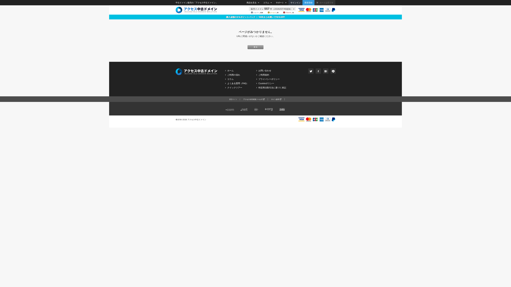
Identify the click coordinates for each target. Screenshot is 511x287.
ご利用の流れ (233, 74)
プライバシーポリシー (269, 79)
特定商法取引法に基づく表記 (272, 87)
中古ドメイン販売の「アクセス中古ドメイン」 (197, 2)
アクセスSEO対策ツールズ (252, 99)
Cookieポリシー (266, 83)
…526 (257, 13)
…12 (288, 13)
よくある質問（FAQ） (237, 83)
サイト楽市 (275, 99)
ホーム (230, 70)
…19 (272, 13)
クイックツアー (234, 87)
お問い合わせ (264, 70)
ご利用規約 (263, 74)
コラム (230, 79)
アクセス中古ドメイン (196, 120)
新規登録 (308, 2)
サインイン (295, 2)
